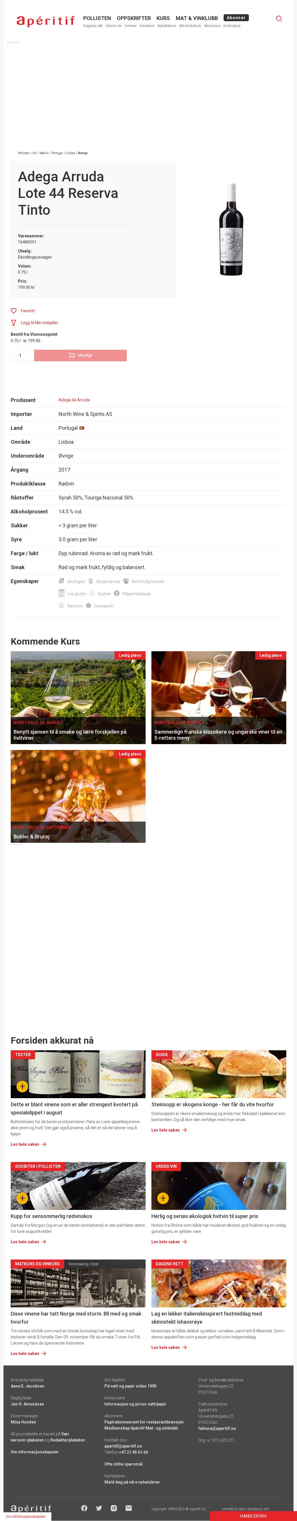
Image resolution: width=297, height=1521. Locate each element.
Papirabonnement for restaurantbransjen (144, 1422)
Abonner (236, 17)
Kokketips (231, 26)
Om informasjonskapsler (35, 1452)
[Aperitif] (46, 21)
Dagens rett (93, 26)
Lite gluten (76, 593)
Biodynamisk (108, 581)
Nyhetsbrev (166, 26)
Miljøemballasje (136, 593)
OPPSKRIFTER (134, 18)
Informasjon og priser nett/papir (135, 1404)
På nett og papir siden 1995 (130, 1386)
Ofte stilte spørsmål (123, 1464)
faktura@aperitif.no (217, 1428)
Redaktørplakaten (67, 1440)
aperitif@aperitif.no (123, 1446)
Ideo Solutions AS (253, 1509)
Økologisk (76, 581)
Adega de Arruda (74, 400)
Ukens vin (114, 26)
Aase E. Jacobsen (27, 1386)
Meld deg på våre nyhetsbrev (132, 1482)
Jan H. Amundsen (27, 1404)
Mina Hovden (23, 1422)
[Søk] (279, 18)
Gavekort (147, 26)
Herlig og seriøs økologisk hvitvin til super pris (204, 1216)
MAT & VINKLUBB (197, 18)
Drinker (131, 26)
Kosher (104, 593)
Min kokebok (190, 26)
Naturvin (75, 606)
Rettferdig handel (148, 581)
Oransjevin (104, 606)
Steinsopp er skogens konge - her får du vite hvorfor (212, 1104)
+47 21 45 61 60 (133, 1452)
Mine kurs (212, 26)
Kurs (163, 18)
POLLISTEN (97, 18)
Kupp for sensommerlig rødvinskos (51, 1216)
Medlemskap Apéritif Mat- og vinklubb (141, 1428)
